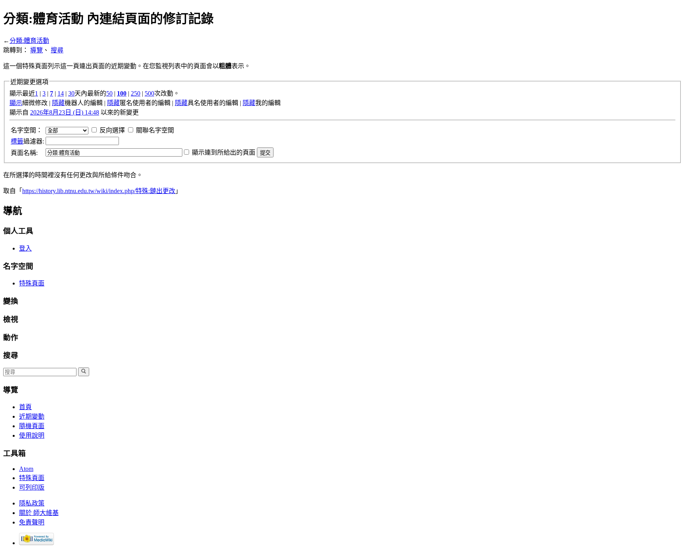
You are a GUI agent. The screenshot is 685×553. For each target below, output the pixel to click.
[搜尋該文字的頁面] (83, 371)
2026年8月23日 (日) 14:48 (64, 112)
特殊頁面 (31, 283)
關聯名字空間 (155, 130)
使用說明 (31, 435)
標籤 (17, 141)
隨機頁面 (31, 426)
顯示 (16, 103)
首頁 (25, 407)
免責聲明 (31, 522)
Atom (26, 468)
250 (135, 93)
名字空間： (26, 130)
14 (60, 93)
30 (71, 93)
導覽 (36, 50)
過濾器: (27, 141)
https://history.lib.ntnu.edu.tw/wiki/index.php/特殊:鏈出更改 (98, 191)
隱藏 (58, 103)
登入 (25, 248)
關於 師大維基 (39, 512)
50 (109, 93)
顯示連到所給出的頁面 (223, 152)
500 (149, 93)
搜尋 (57, 50)
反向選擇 (112, 130)
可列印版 (31, 487)
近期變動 (31, 416)
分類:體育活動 (29, 40)
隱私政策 (31, 503)
